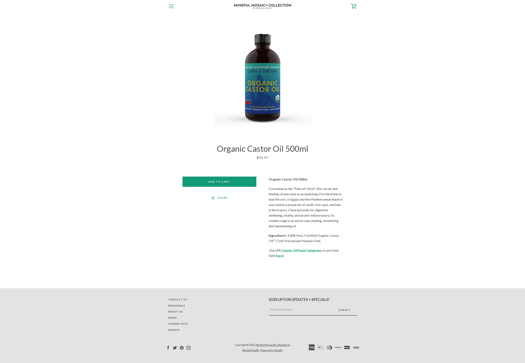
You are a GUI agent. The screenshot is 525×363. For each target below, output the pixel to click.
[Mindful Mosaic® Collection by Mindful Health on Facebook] (168, 347)
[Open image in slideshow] (262, 78)
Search (173, 329)
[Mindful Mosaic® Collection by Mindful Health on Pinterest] (182, 347)
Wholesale (176, 305)
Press (172, 317)
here (279, 255)
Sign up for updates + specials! (299, 299)
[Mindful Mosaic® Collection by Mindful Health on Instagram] (188, 347)
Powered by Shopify (271, 350)
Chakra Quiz (178, 323)
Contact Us (177, 299)
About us (175, 311)
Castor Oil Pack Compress (302, 250)
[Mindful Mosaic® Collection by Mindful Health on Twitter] (175, 347)
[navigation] (171, 6)
